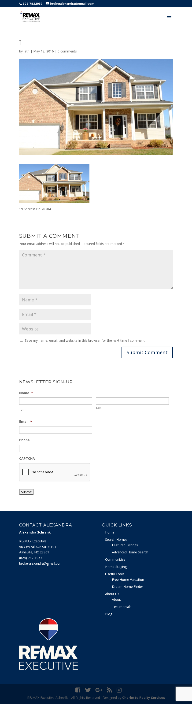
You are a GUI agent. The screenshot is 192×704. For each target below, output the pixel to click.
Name (26, 393)
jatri (27, 51)
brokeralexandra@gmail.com (41, 563)
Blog (108, 614)
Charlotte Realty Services (143, 697)
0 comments (67, 51)
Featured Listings (125, 545)
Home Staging (116, 566)
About (116, 599)
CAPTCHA (27, 458)
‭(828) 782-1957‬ (30, 558)
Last (99, 407)
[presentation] (54, 472)
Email (25, 421)
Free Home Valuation (128, 579)
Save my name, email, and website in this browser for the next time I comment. (85, 340)
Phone (24, 440)
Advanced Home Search (130, 552)
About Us (112, 594)
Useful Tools (114, 574)
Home (109, 532)
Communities (115, 559)
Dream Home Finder (127, 586)
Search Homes (116, 539)
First (22, 410)
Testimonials (121, 606)
